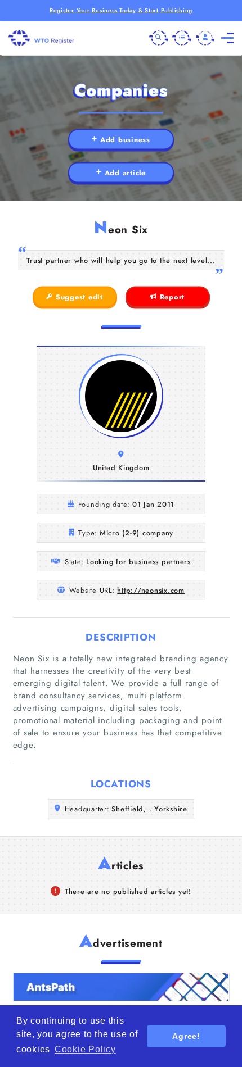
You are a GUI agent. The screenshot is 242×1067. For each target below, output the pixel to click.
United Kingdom (121, 467)
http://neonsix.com (151, 590)
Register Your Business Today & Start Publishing (121, 10)
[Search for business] (158, 38)
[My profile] (205, 38)
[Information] (181, 38)
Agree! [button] (186, 1036)
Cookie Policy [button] (85, 1049)
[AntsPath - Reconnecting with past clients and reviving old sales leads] (121, 987)
